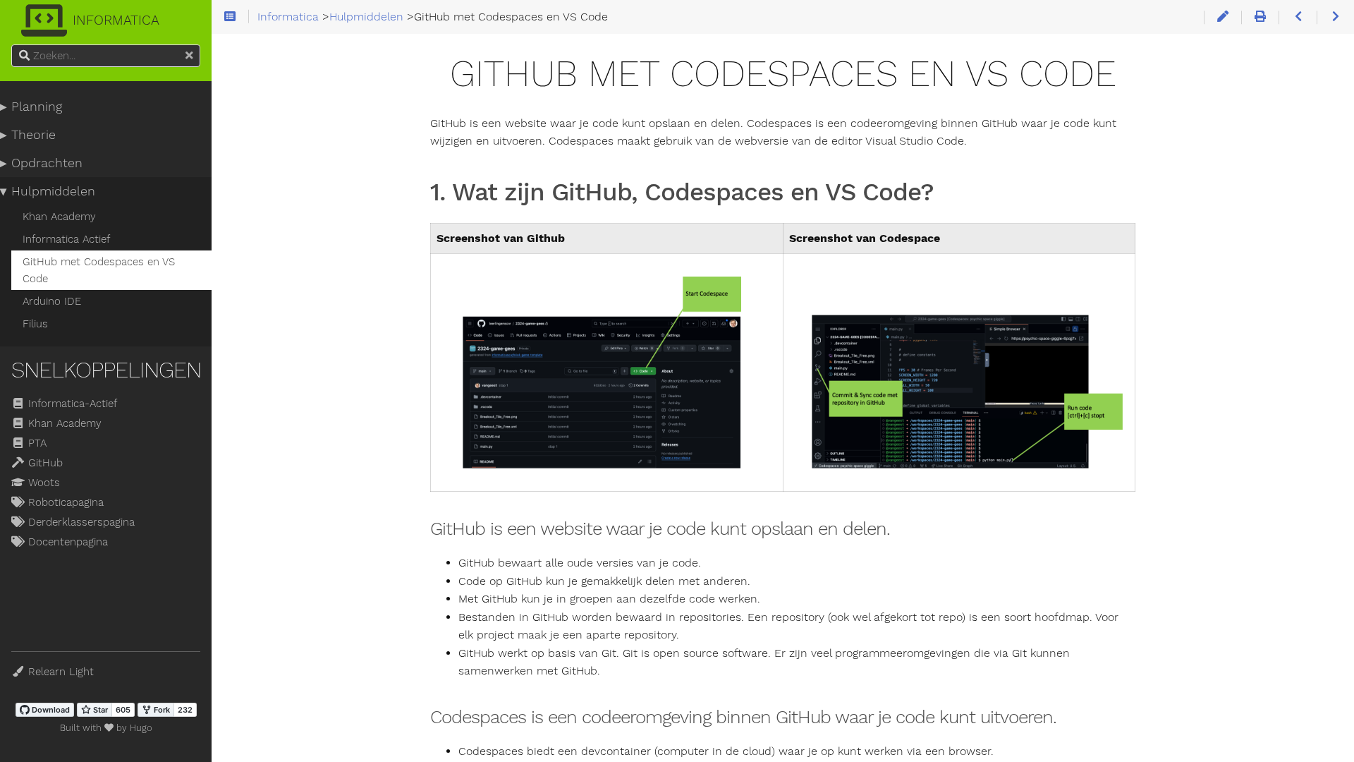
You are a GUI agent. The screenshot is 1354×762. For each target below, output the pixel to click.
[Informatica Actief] (1297, 17)
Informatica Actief (66, 239)
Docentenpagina (66, 542)
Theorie (33, 135)
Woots (42, 482)
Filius (35, 324)
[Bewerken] (1222, 17)
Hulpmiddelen (53, 191)
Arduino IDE (52, 301)
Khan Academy (59, 216)
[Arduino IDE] (1335, 17)
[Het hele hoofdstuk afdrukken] (1260, 17)
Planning (36, 106)
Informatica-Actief (71, 403)
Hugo (141, 727)
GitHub (44, 462)
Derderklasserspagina (80, 522)
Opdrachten (47, 163)
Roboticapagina (64, 502)
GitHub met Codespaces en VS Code (99, 270)
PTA (36, 443)
